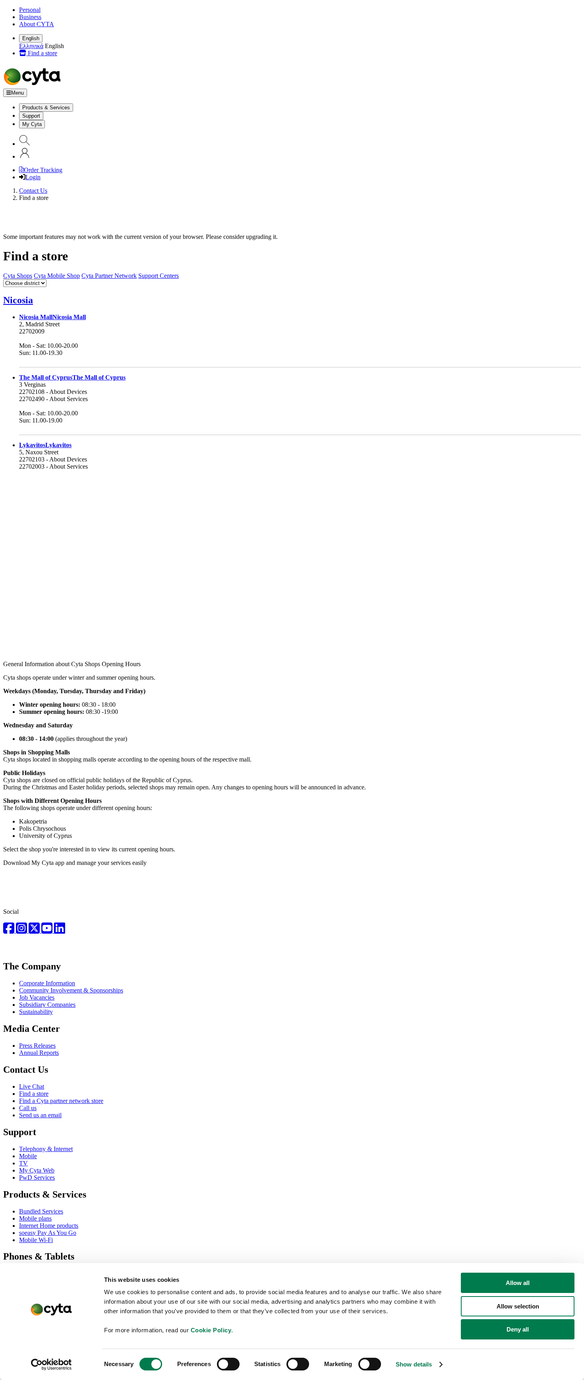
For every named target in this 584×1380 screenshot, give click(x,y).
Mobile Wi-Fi (36, 1240)
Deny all (518, 1329)
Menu (17, 93)
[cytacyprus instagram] (22, 930)
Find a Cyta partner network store (61, 1100)
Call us (28, 1108)
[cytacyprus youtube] (47, 930)
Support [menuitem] (31, 116)
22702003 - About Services (53, 466)
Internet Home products (48, 1225)
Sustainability (36, 1011)
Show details (414, 1364)
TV (23, 1163)
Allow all (518, 1282)
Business (30, 17)
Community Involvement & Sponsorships (71, 990)
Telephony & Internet (46, 1148)
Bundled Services (41, 1211)
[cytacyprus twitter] (35, 930)
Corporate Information (47, 983)
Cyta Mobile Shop (57, 275)
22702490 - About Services (53, 398)
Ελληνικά (31, 46)
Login (33, 177)
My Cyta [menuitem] (32, 124)
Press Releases (37, 1045)
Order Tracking (43, 170)
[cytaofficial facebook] (9, 930)
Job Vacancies (36, 997)
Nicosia (18, 300)
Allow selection (518, 1306)
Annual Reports (39, 1052)
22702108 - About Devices (53, 391)
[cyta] (33, 84)
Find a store (41, 53)
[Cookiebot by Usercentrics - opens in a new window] (51, 1364)
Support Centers (158, 275)
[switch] (228, 1364)
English (30, 38)
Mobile (28, 1156)
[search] (24, 143)
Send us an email (40, 1115)
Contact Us (33, 190)
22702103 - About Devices (53, 459)
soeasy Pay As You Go (47, 1232)
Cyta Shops (17, 275)
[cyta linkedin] (59, 930)
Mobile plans (35, 1218)
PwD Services (37, 1177)
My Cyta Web (36, 1170)
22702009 (31, 331)
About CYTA (36, 24)
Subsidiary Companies (47, 1004)
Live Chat (31, 1086)
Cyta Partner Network (109, 275)
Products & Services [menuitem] (46, 107)
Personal (30, 9)
